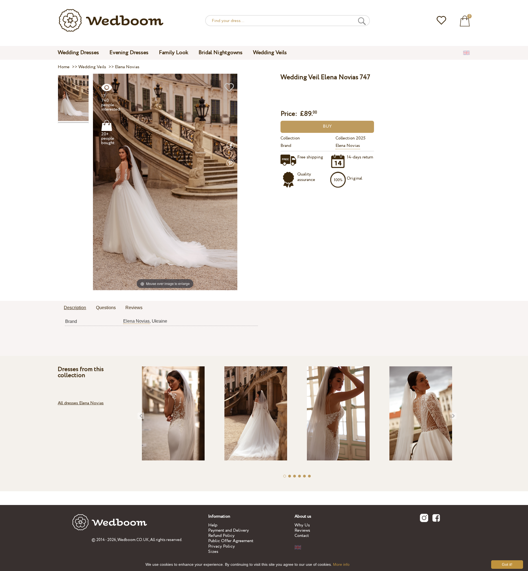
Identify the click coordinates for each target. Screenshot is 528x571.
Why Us (302, 525)
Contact (302, 535)
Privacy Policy (221, 546)
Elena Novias (348, 145)
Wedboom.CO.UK (133, 540)
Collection (290, 138)
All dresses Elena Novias (81, 403)
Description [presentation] (75, 307)
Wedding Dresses (78, 53)
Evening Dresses (128, 53)
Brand (285, 145)
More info (341, 564)
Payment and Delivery (228, 530)
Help (213, 525)
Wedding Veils (270, 53)
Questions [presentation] (106, 307)
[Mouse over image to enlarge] (165, 182)
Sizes (213, 551)
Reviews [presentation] (133, 307)
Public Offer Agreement (230, 541)
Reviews (302, 530)
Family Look (173, 53)
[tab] (74, 308)
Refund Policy (221, 535)
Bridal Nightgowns (221, 53)
